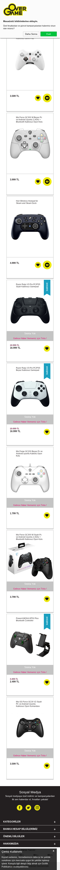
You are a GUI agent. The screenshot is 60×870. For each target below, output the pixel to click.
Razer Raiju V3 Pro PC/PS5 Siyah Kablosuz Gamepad (28, 285)
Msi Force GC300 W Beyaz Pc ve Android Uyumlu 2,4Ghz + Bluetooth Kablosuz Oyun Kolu (29, 119)
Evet (48, 34)
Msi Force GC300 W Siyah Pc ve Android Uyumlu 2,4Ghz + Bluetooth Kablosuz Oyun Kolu (29, 537)
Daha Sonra (31, 34)
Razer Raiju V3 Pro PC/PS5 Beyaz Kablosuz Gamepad (28, 369)
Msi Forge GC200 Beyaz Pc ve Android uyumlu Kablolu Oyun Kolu (29, 453)
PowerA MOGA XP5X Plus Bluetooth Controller (27, 619)
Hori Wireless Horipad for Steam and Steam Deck (27, 202)
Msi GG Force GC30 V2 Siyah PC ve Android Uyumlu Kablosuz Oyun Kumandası (29, 704)
